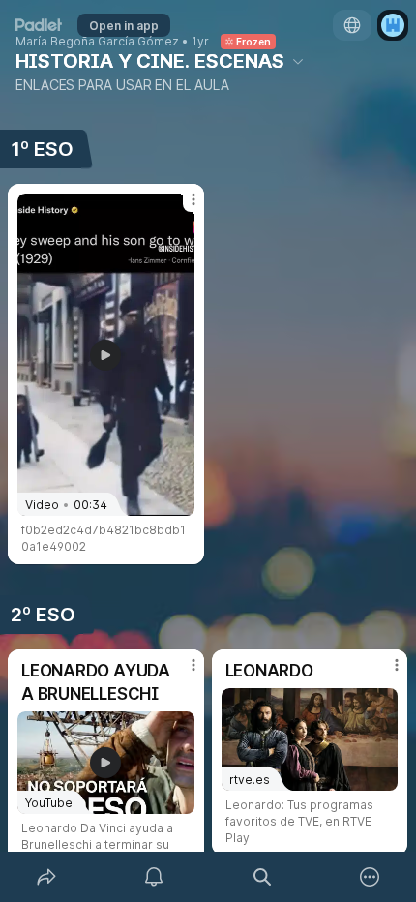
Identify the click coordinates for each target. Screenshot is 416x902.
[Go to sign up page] (392, 25)
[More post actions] (181, 207)
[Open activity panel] (154, 876)
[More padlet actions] (370, 876)
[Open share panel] (46, 876)
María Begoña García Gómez (97, 41)
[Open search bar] (262, 877)
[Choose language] (352, 25)
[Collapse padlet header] (298, 61)
